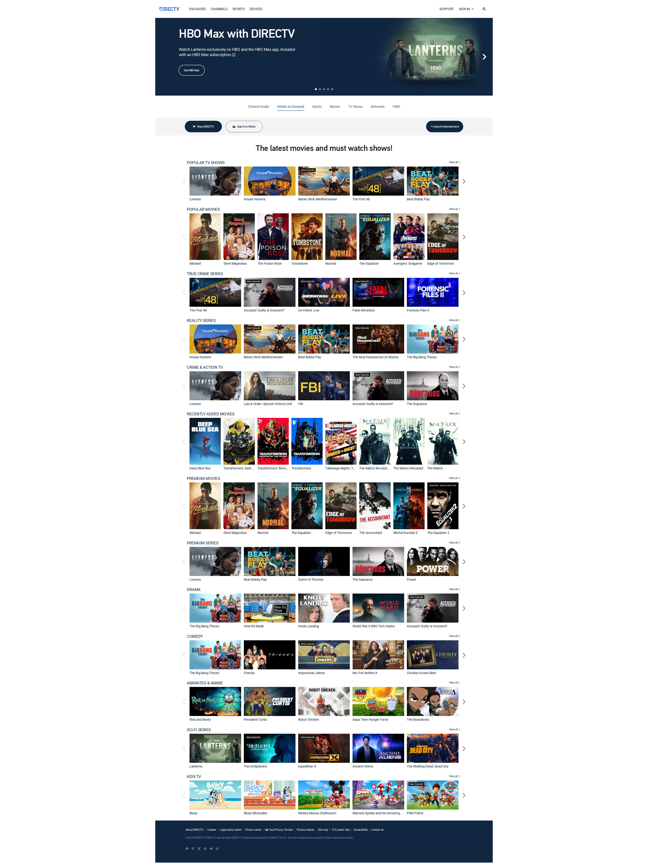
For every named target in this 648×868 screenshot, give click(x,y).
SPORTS (239, 9)
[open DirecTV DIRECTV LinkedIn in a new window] (187, 848)
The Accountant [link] (370, 532)
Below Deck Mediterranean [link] (317, 199)
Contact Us (377, 830)
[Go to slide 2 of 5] (320, 89)
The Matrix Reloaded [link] (408, 468)
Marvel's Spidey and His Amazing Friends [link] (382, 813)
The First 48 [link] (361, 199)
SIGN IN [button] (464, 9)
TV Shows (355, 106)
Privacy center (253, 830)
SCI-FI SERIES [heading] (199, 729)
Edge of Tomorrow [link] (440, 263)
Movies (335, 106)
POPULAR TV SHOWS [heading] (205, 162)
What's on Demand (290, 106)
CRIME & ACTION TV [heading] (205, 367)
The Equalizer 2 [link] (438, 532)
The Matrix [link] (435, 468)
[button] (484, 9)
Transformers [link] (301, 468)
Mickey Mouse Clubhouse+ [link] (317, 813)
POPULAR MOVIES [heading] (203, 209)
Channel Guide (258, 106)
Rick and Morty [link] (200, 719)
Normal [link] (330, 263)
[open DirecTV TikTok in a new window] (217, 848)
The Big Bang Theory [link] (421, 357)
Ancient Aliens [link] (363, 766)
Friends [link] (249, 672)
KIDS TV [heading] (194, 776)
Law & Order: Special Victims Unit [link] (268, 403)
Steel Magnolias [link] (235, 263)
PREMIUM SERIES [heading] (202, 543)
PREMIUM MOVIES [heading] (203, 478)
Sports (317, 106)
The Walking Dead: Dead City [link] (427, 766)
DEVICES (256, 9)
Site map (322, 830)
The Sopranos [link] (417, 403)
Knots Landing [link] (308, 626)
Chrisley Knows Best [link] (421, 672)
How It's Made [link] (254, 626)
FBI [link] (300, 403)
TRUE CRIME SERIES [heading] (205, 273)
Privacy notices (305, 830)
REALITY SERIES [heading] (201, 320)
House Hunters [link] (254, 199)
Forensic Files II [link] (418, 310)
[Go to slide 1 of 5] (316, 89)
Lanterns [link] (196, 766)
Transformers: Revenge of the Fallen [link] (284, 468)
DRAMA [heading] (194, 589)
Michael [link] (195, 263)
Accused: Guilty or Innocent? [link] (264, 310)
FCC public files (340, 830)
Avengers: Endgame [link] (407, 263)
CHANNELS (219, 9)
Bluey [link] (193, 813)
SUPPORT (446, 9)
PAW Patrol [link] (415, 813)
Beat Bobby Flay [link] (418, 199)
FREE (396, 106)
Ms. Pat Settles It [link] (365, 672)
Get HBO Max (191, 70)
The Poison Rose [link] (270, 263)
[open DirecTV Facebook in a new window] (193, 848)
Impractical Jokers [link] (311, 672)
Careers (211, 830)
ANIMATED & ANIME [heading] (205, 683)
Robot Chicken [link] (308, 719)
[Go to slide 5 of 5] (332, 89)
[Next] (484, 57)
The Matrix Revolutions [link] (375, 468)
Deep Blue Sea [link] (200, 468)
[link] (215, 181)
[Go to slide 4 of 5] (328, 89)
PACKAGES (197, 9)
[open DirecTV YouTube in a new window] (211, 848)
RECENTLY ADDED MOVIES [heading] (210, 414)
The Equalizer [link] (369, 263)
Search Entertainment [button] (446, 126)
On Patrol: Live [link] (308, 310)
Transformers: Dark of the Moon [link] (246, 468)
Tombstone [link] (299, 263)
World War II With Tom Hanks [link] (374, 626)
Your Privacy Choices (281, 830)
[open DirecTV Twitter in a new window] (199, 848)
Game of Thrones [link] (310, 579)
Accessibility (360, 830)
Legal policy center (230, 830)
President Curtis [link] (255, 719)
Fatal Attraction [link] (364, 310)
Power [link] (411, 579)
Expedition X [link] (307, 766)
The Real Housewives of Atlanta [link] (375, 357)
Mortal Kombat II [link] (405, 532)
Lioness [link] (195, 199)
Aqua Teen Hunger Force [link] (370, 719)
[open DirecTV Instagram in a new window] (205, 848)
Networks (378, 106)
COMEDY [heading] (195, 636)
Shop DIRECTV (205, 126)
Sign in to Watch (246, 126)
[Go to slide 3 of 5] (324, 89)
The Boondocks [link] (418, 719)
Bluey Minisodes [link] (255, 813)
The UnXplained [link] (255, 766)
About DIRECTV (195, 830)
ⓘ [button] (233, 55)
